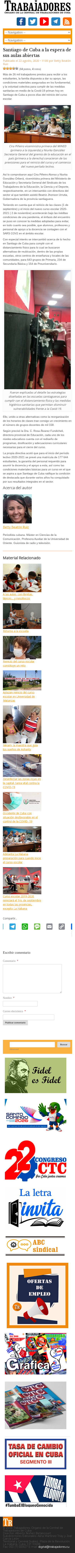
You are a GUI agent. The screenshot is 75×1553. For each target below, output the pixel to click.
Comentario (10, 960)
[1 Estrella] (4, 68)
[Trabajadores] (7, 1521)
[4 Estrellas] (13, 68)
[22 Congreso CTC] (35, 1180)
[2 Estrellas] (7, 68)
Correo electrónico (14, 1011)
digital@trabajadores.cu (53, 1547)
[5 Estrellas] (16, 68)
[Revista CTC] (35, 1429)
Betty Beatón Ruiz (16, 527)
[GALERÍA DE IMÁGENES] (35, 1373)
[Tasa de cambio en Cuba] (35, 1468)
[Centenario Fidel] (35, 1092)
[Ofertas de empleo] (37, 1295)
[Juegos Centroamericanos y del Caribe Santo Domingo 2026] (35, 1133)
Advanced (14, 1049)
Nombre (8, 997)
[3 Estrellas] (10, 68)
